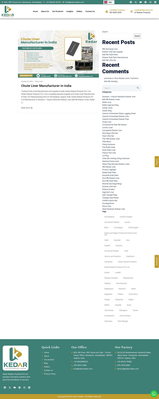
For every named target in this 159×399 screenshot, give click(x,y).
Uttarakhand (109, 316)
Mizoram (122, 289)
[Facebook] (131, 2)
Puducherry (133, 294)
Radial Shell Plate (109, 172)
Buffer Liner (106, 102)
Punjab (107, 300)
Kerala (106, 273)
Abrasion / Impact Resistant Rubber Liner (118, 97)
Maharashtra (128, 278)
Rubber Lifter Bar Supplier (112, 52)
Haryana (119, 245)
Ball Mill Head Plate (110, 55)
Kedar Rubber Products (127, 262)
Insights (70, 11)
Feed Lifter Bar (108, 136)
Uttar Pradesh (125, 316)
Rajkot (131, 300)
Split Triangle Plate (109, 195)
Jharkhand (130, 256)
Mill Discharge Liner (110, 49)
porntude (108, 78)
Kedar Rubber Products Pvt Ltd (116, 267)
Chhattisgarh (133, 228)
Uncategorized (108, 203)
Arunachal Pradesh (111, 222)
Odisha (120, 294)
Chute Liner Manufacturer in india (46, 86)
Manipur (107, 283)
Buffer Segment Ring (110, 105)
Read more (25, 108)
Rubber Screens (108, 189)
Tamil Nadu (108, 310)
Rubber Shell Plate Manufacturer (115, 57)
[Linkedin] (155, 2)
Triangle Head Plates (110, 198)
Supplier (118, 305)
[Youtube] (140, 2)
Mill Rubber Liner (109, 167)
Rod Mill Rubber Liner (110, 178)
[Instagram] (150, 2)
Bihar (106, 228)
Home (35, 11)
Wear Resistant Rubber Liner (113, 209)
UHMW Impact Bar (109, 201)
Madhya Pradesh (111, 278)
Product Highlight (109, 170)
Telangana (123, 310)
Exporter (117, 240)
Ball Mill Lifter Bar (109, 60)
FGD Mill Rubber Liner (111, 139)
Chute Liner (39, 81)
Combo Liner (107, 128)
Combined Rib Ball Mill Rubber (114, 125)
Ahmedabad (109, 217)
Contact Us (90, 11)
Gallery (79, 11)
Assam (127, 222)
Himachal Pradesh (111, 251)
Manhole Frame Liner (110, 161)
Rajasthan (119, 300)
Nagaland (108, 294)
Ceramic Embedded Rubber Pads (115, 119)
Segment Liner (108, 192)
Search (105, 32)
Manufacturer (121, 283)
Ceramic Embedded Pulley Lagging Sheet (119, 113)
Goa (127, 240)
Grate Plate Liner (109, 150)
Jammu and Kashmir (112, 256)
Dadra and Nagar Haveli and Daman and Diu (120, 234)
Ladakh (118, 273)
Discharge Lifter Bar (110, 133)
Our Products (57, 11)
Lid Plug (105, 156)
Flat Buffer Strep (108, 147)
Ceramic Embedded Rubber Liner (115, 116)
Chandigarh (118, 228)
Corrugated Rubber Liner (112, 130)
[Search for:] (121, 88)
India (126, 251)
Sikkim (106, 305)
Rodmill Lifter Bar (109, 187)
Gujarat (107, 245)
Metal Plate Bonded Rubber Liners (116, 164)
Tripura (135, 310)
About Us (45, 11)
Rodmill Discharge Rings (112, 184)
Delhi (106, 240)
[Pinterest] (145, 2)
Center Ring (107, 111)
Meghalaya (108, 289)
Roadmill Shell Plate (110, 175)
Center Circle (107, 108)
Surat (129, 305)
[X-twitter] (136, 2)
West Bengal (123, 321)
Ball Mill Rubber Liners (111, 99)
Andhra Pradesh (126, 217)
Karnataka (108, 262)
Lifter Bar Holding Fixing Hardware (116, 158)
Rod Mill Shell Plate (110, 181)
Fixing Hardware (108, 144)
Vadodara (108, 321)
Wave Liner (106, 206)
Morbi (133, 289)
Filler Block (106, 142)
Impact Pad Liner (109, 153)
